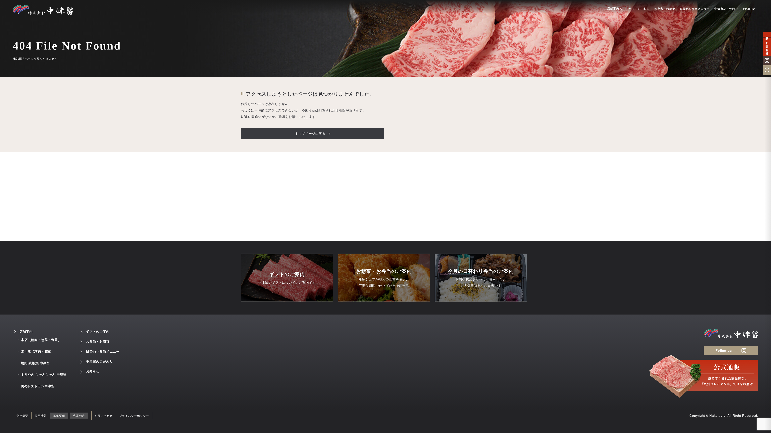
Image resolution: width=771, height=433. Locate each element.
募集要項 (59, 416)
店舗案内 (613, 8)
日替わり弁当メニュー (695, 9)
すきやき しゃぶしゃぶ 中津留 (44, 374)
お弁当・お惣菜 (664, 9)
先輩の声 (79, 416)
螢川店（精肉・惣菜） (38, 351)
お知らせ (749, 9)
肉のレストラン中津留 (38, 386)
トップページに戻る (310, 133)
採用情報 (41, 416)
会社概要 (22, 416)
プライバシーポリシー (134, 416)
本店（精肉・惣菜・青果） (41, 339)
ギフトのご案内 (639, 9)
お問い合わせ (104, 416)
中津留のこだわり (726, 9)
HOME (17, 59)
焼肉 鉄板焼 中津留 (35, 363)
